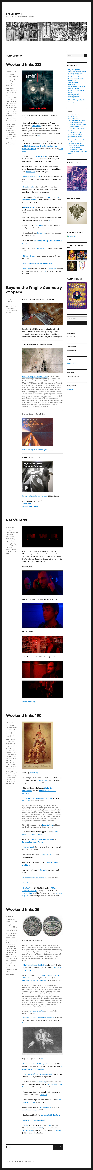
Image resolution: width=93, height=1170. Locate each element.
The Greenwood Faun (74, 77)
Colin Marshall (10, 941)
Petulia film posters (30, 506)
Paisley (8, 764)
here (38, 136)
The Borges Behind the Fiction (34, 965)
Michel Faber (10, 954)
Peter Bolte (13, 310)
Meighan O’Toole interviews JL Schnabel (38, 798)
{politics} (8, 736)
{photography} (10, 734)
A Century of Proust (30, 883)
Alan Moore (9, 92)
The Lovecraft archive (74, 138)
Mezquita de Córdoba (30, 1023)
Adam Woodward (11, 90)
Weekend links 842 (73, 82)
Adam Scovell (41, 156)
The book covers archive (75, 126)
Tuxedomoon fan (45, 1107)
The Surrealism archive (75, 149)
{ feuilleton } (14, 13)
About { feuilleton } (74, 115)
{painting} (9, 733)
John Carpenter (28, 187)
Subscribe (76, 323)
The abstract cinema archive (76, 121)
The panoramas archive (75, 144)
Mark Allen (13, 756)
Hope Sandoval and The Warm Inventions (11, 111)
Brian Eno (9, 937)
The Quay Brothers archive (76, 145)
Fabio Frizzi (40, 248)
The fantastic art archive (75, 132)
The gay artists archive (75, 134)
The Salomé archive (74, 147)
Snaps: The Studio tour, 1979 (76, 86)
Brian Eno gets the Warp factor (34, 1120)
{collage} (8, 727)
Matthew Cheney (29, 256)
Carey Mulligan (10, 532)
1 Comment (9, 786)
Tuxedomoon (10, 969)
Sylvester (12, 142)
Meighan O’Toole (11, 758)
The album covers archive (75, 122)
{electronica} (10, 76)
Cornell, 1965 (72, 98)
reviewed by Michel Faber (50, 1115)
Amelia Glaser (42, 870)
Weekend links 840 (74, 96)
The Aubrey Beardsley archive (77, 124)
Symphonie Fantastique (75, 73)
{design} (8, 529)
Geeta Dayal (39, 225)
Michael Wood (28, 847)
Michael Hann (10, 760)
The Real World (28, 888)
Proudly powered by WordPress (24, 1161)
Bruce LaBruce (47, 825)
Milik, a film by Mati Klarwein (77, 71)
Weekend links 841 (73, 88)
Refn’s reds (16, 520)
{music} (8, 80)
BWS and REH (72, 84)
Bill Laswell (41, 233)
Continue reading (28, 702)
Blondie (12, 935)
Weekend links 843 (73, 75)
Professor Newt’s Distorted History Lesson (38, 1018)
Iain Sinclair (9, 115)
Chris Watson (14, 939)
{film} (15, 76)
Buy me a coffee (71, 363)
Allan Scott (9, 306)
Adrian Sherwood (11, 739)
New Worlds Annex (73, 119)
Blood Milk (26, 801)
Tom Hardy (9, 547)
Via (41, 1059)
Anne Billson (30, 172)
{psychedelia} (10, 82)
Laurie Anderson (11, 952)
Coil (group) (13, 101)
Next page (60, 1149)
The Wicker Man (11, 781)
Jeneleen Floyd (34, 773)
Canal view (27, 504)
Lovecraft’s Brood (73, 94)
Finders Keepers (11, 105)
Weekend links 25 (22, 909)
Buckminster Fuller (11, 745)
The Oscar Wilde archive (75, 142)
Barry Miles (13, 94)
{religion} (8, 930)
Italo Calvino (13, 750)
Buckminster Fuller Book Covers (35, 878)
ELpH (7, 103)
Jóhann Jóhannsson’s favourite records (37, 264)
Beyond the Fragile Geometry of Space (34, 377)
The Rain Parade (11, 777)
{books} (11, 74)
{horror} (12, 78)
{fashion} (8, 729)
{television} (9, 85)
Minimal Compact (11, 956)
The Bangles (9, 773)
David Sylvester (10, 747)
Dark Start (26, 269)
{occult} (13, 80)
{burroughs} (9, 923)
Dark (44, 271)
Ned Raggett (36, 125)
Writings (70, 153)
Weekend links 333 (23, 64)
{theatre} (14, 930)
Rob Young (9, 958)
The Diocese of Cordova (36, 1011)
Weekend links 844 (74, 69)
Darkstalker (51, 269)
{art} (7, 74)
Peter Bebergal (28, 207)
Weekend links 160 (23, 715)
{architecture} (10, 302)
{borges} (13, 921)
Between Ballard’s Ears (31, 177)
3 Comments (10, 974)
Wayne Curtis (43, 780)
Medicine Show (27, 893)
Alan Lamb (9, 933)
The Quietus (9, 964)
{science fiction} (11, 83)
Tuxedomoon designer (30, 1110)
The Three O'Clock (11, 779)
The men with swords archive (77, 140)
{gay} (7, 78)
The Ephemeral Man (31, 146)
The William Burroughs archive (77, 151)
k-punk (15, 950)
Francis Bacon (46, 855)
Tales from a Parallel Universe (41, 839)
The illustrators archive (75, 136)
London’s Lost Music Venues (32, 842)
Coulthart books (73, 117)
